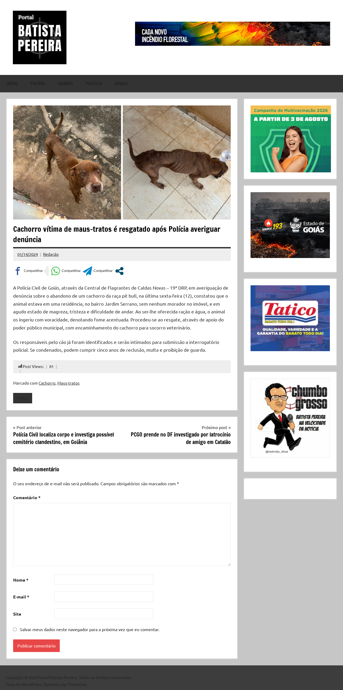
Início (12, 83)
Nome (20, 580)
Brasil (121, 83)
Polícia (38, 83)
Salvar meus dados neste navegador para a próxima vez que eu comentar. (89, 629)
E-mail (21, 597)
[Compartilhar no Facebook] (28, 271)
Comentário (26, 497)
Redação (51, 254)
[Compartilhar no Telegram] (98, 271)
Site (17, 614)
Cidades (65, 83)
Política (94, 83)
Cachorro (47, 382)
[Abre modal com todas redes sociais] (119, 271)
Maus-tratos (68, 382)
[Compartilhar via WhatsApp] (66, 271)
